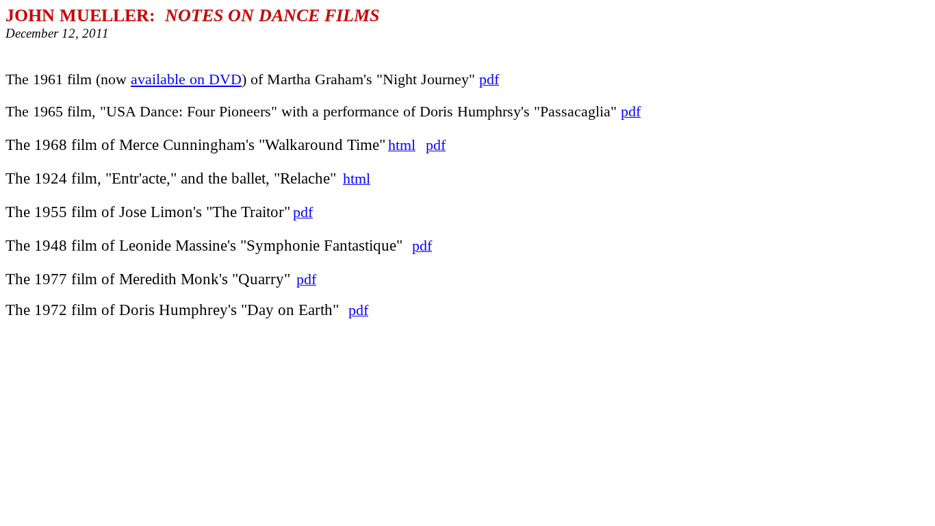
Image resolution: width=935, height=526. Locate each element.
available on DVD (186, 79)
